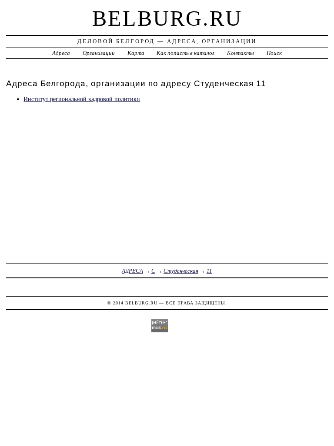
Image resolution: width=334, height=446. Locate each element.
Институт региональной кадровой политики (81, 98)
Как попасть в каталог (185, 53)
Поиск (274, 53)
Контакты (240, 53)
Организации (99, 53)
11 (209, 270)
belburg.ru (167, 18)
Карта (135, 53)
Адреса (61, 53)
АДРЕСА (132, 270)
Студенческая (181, 270)
